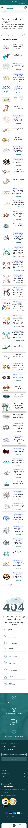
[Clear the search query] (22, 35)
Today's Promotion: (9, 1)
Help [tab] (3, 777)
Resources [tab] (5, 773)
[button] (2, 8)
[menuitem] (10, 820)
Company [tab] (4, 770)
